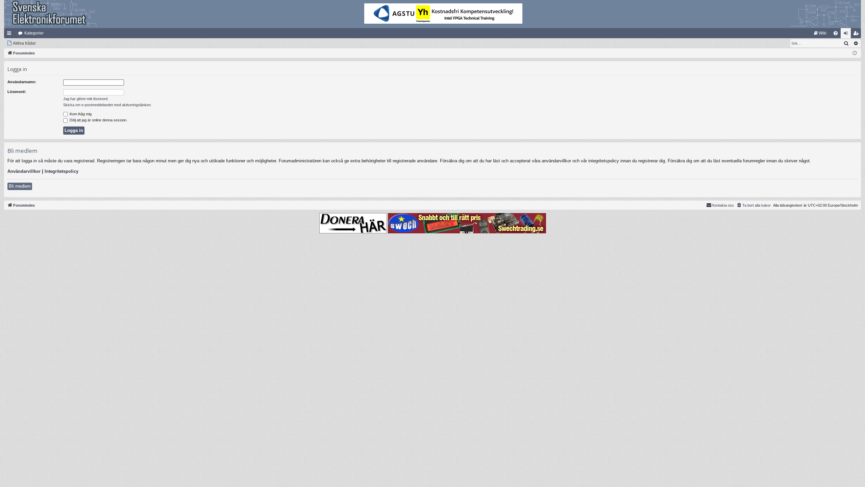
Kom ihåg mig (80, 114)
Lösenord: (16, 92)
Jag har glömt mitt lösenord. (85, 99)
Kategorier (34, 33)
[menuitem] (820, 33)
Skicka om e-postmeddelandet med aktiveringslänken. (107, 105)
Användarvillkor (24, 171)
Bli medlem (20, 186)
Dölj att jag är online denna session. (98, 120)
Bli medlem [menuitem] (857, 34)
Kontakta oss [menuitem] (723, 205)
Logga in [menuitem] (847, 34)
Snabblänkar (10, 34)
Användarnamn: (21, 82)
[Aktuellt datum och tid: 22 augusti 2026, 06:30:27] (854, 53)
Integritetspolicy (61, 171)
